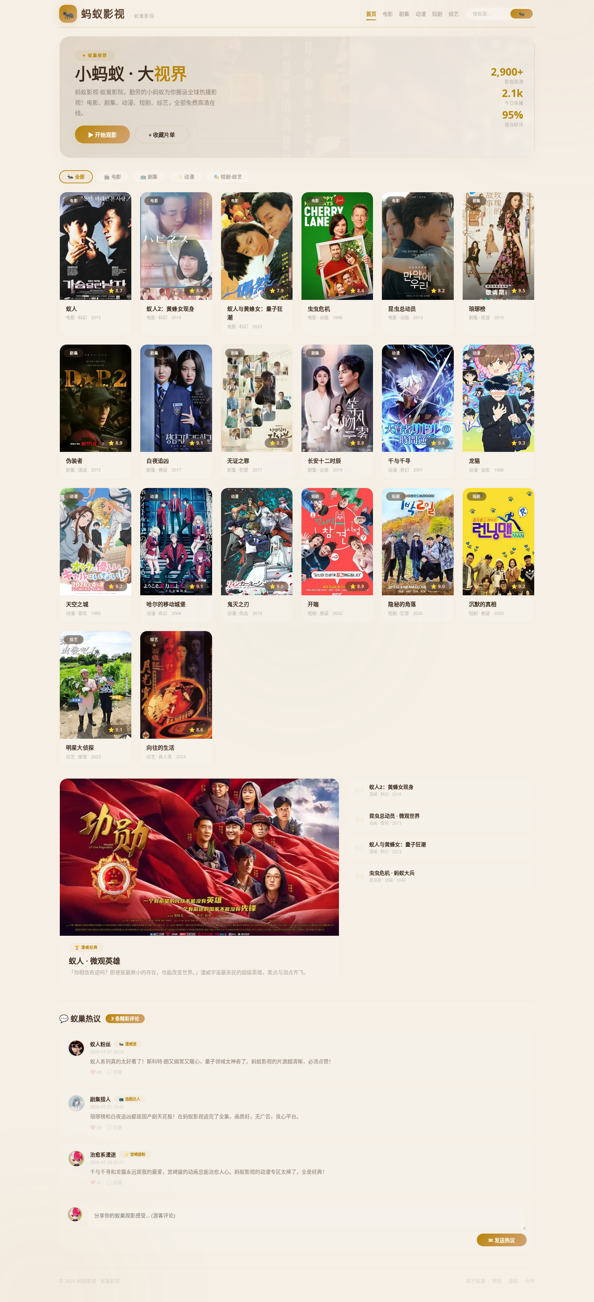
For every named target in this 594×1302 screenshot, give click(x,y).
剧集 (404, 13)
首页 (371, 13)
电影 (388, 13)
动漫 (421, 13)
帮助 (497, 1281)
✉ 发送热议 (501, 1240)
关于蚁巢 (475, 1281)
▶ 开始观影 (102, 135)
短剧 (437, 13)
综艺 (454, 13)
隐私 (513, 1281)
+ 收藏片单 (161, 135)
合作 (530, 1281)
